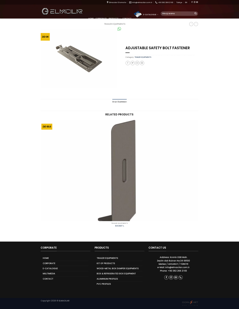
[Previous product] (196, 24)
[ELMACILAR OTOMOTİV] (62, 11)
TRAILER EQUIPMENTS (142, 57)
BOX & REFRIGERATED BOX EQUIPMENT (116, 273)
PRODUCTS (114, 18)
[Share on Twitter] (132, 63)
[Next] (49, 236)
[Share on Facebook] (128, 63)
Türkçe (179, 2)
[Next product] (191, 24)
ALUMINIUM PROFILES (107, 278)
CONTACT (127, 18)
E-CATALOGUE (149, 14)
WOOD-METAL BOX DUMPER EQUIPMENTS (118, 268)
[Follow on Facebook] (192, 2)
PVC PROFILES (104, 283)
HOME (91, 18)
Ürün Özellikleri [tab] (119, 102)
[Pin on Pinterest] (142, 63)
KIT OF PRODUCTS (106, 263)
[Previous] (41, 236)
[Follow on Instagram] (194, 2)
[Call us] (180, 277)
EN (186, 2)
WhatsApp (127, 29)
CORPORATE (101, 18)
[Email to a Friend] (137, 63)
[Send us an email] (197, 2)
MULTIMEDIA (49, 273)
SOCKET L (119, 226)
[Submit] (195, 13)
